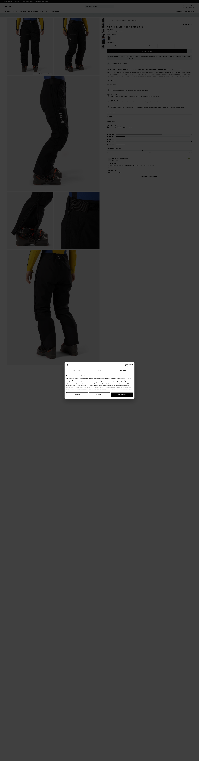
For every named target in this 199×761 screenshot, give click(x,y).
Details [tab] (99, 370)
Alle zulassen (121, 394)
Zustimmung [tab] (76, 370)
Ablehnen (77, 394)
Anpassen (98, 394)
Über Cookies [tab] (123, 370)
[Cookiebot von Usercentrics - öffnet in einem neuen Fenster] (126, 365)
